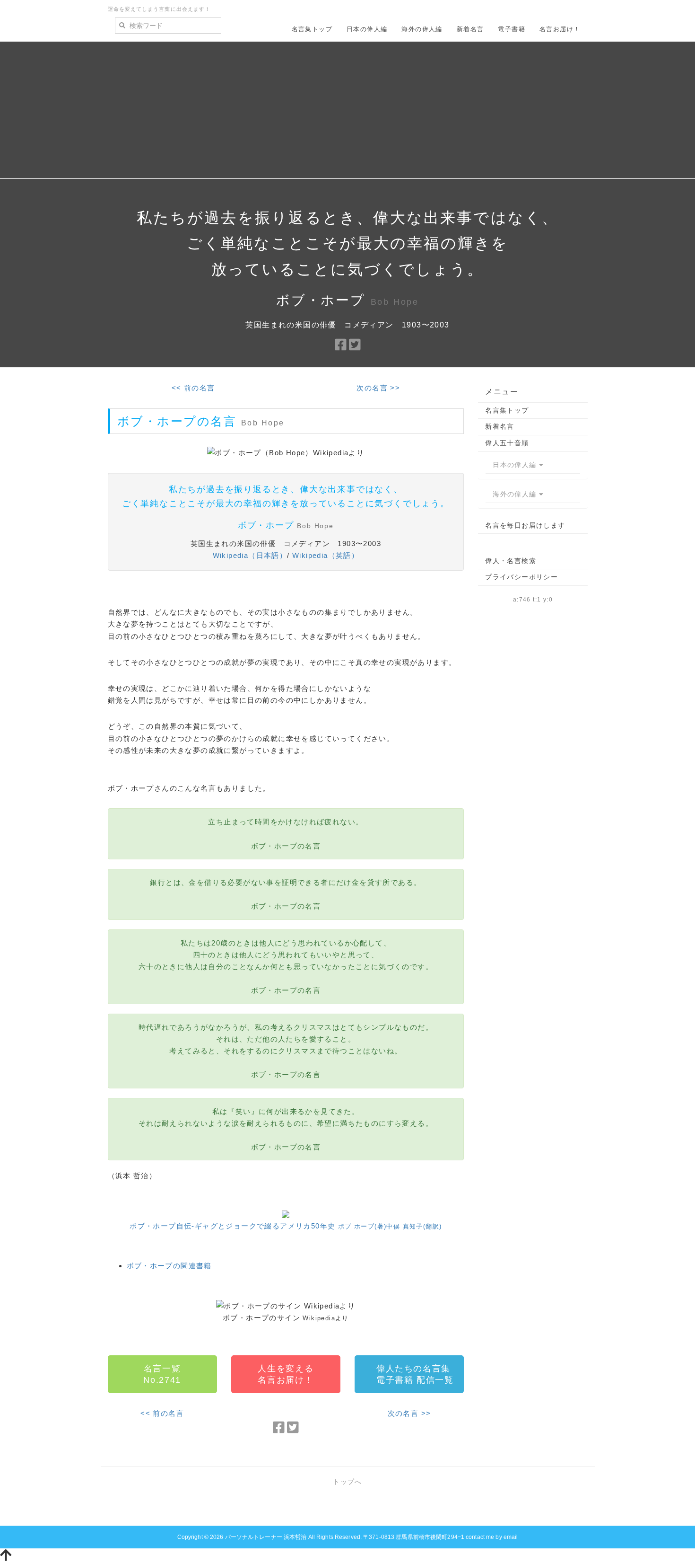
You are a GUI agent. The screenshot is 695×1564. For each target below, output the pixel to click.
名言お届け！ (559, 29)
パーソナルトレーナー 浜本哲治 (266, 1537)
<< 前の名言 (193, 388)
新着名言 (470, 29)
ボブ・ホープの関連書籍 (169, 1266)
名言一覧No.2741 (162, 1374)
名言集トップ (312, 29)
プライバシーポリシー (521, 577)
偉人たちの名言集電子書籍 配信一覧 (415, 1374)
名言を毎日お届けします (525, 525)
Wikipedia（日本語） (250, 555)
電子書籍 (511, 29)
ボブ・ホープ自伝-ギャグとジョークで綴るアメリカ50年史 (286, 1226)
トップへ (347, 1481)
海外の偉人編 (421, 29)
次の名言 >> (378, 388)
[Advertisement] (347, 112)
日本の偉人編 (367, 29)
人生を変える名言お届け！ (285, 1374)
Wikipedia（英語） (325, 555)
